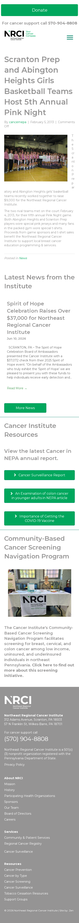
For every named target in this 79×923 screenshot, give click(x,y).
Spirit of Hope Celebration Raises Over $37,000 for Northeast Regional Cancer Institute (38, 318)
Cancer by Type (15, 876)
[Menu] (70, 37)
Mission (9, 784)
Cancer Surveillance (18, 852)
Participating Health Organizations (29, 796)
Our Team (11, 808)
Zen (71, 910)
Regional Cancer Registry (23, 843)
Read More (17, 388)
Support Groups (15, 899)
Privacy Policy (14, 764)
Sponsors (11, 802)
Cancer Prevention (18, 870)
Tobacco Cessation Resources (26, 893)
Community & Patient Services (27, 838)
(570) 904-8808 (26, 738)
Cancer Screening (17, 882)
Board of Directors (17, 813)
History (9, 790)
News (23, 258)
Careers (9, 819)
